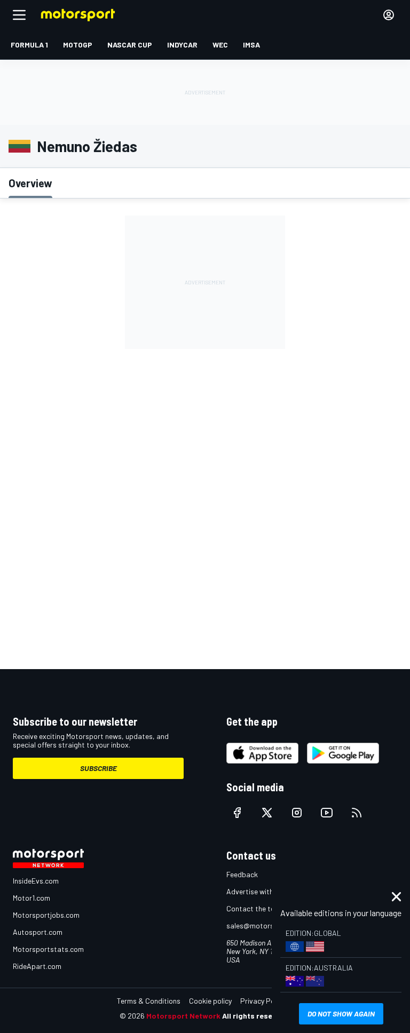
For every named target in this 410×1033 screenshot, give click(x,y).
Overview (30, 183)
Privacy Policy (262, 1000)
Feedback (242, 874)
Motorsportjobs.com (46, 914)
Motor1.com (31, 897)
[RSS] (356, 812)
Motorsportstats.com (48, 948)
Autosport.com (37, 931)
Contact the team (255, 908)
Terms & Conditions (148, 1000)
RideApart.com (37, 966)
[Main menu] (19, 14)
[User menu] (388, 15)
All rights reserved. (256, 1015)
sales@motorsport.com (265, 925)
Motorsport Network (183, 1015)
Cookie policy (210, 1000)
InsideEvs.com (36, 880)
